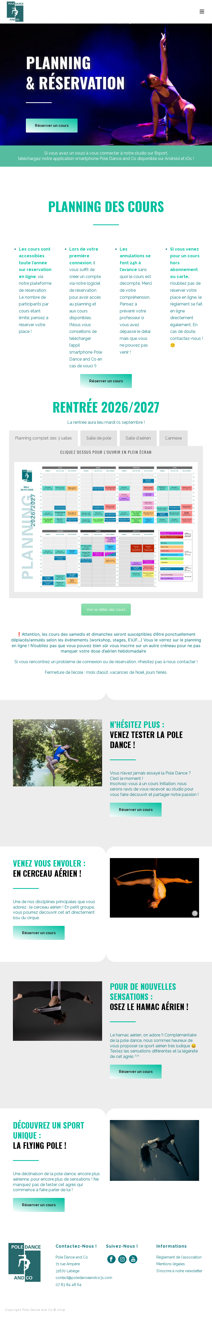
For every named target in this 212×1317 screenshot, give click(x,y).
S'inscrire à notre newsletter (179, 1271)
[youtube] (133, 1259)
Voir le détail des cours (106, 610)
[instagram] (122, 1259)
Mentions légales (170, 1264)
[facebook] (111, 1259)
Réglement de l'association (179, 1257)
